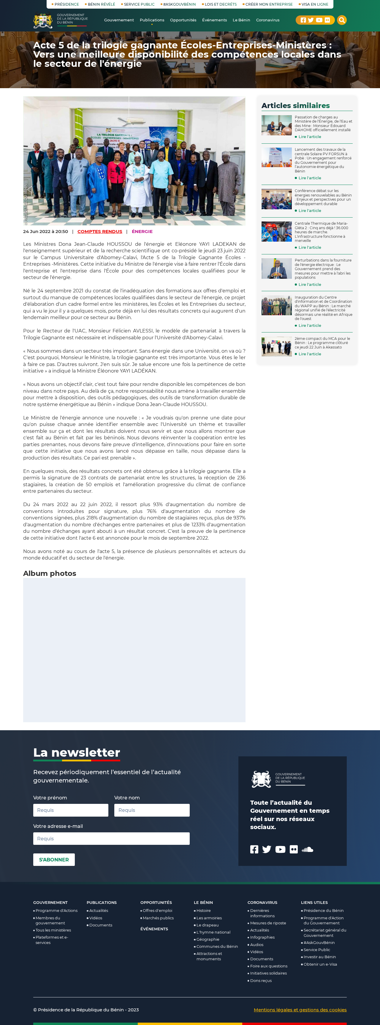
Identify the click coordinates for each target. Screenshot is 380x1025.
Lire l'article (310, 136)
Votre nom (127, 798)
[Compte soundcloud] (307, 849)
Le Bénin (203, 902)
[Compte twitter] (311, 20)
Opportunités (156, 902)
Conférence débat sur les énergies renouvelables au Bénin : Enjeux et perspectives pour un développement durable (323, 197)
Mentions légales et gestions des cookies (300, 1010)
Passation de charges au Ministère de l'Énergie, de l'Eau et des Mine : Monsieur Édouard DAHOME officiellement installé (323, 123)
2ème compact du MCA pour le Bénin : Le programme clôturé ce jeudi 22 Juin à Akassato (322, 342)
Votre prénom (50, 798)
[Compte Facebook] (303, 20)
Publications (102, 902)
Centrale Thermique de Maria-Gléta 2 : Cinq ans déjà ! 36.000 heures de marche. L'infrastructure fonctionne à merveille (321, 232)
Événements (154, 929)
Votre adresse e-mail (58, 826)
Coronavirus (262, 902)
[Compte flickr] (327, 20)
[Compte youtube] (319, 20)
